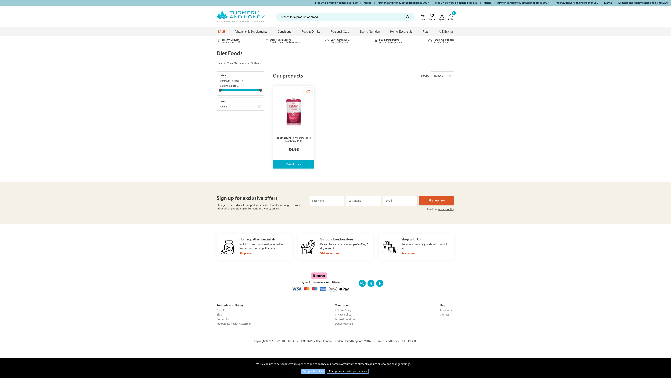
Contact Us (223, 319)
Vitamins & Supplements (251, 31)
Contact (444, 314)
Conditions (284, 31)
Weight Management (237, 63)
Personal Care (339, 31)
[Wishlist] (308, 91)
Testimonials (447, 310)
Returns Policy (343, 310)
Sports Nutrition (369, 31)
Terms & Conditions (346, 319)
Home (219, 63)
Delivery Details (344, 323)
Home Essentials (401, 31)
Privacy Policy (343, 314)
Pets (425, 31)
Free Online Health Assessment (234, 323)
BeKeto (223, 106)
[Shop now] (254, 247)
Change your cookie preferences (348, 371)
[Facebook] (379, 283)
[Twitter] (370, 283)
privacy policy (446, 209)
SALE (221, 31)
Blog (219, 314)
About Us (222, 310)
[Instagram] (362, 283)
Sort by (425, 75)
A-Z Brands (446, 31)
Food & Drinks (311, 31)
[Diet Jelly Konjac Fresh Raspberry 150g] (293, 127)
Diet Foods (256, 63)
